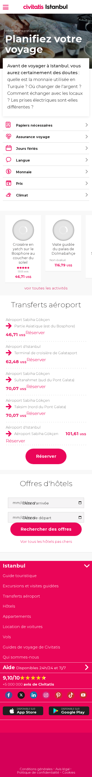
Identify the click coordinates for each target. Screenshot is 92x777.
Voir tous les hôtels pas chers (46, 542)
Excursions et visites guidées (31, 585)
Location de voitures (23, 626)
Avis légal (62, 769)
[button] (6, 6)
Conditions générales (36, 769)
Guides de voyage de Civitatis (31, 647)
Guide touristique (20, 575)
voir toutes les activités (46, 288)
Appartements (17, 616)
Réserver (35, 332)
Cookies (68, 772)
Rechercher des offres (46, 529)
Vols (7, 636)
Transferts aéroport (46, 304)
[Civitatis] (46, 750)
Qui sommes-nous (21, 657)
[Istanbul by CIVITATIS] (34, 7)
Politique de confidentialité (38, 772)
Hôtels (9, 606)
